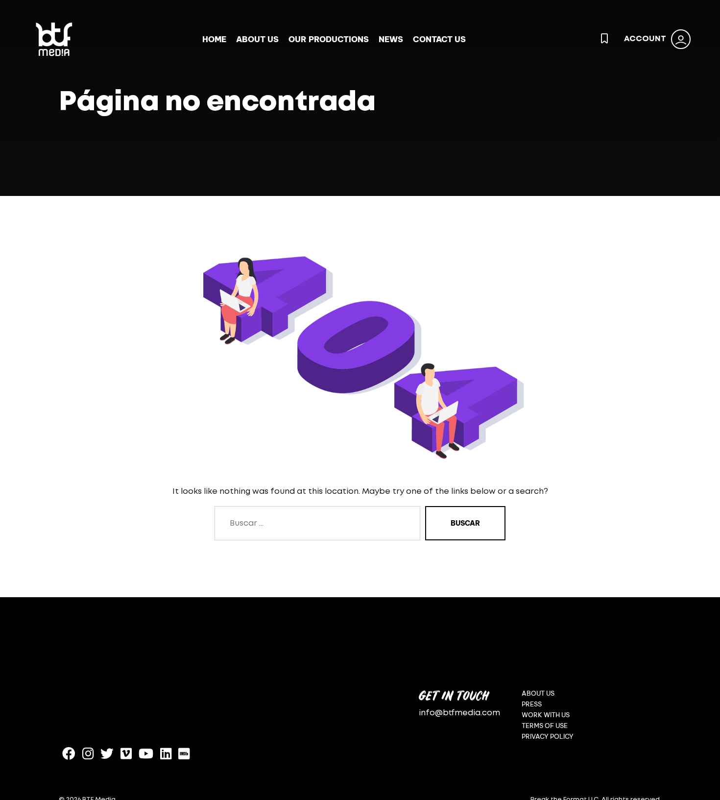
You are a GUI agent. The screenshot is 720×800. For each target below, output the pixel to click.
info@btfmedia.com (459, 713)
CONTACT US (439, 39)
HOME (214, 39)
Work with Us (546, 715)
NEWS (391, 39)
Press (532, 704)
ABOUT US (257, 39)
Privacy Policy (548, 736)
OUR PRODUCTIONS (328, 39)
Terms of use (545, 726)
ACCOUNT (645, 39)
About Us (538, 693)
